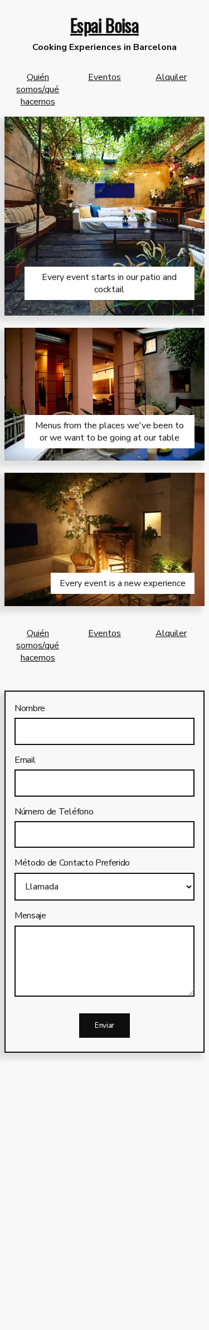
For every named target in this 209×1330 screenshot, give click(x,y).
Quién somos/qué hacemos (37, 89)
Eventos (104, 77)
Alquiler (171, 77)
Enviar (104, 1026)
